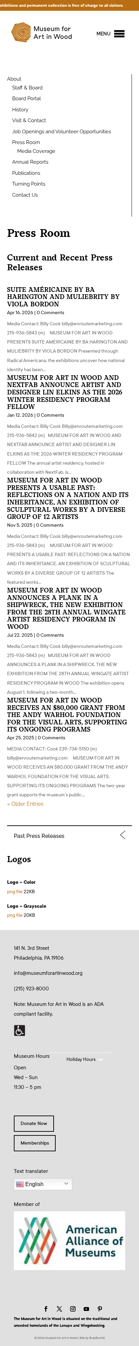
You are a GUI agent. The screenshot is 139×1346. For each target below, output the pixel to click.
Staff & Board (27, 88)
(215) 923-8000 (31, 989)
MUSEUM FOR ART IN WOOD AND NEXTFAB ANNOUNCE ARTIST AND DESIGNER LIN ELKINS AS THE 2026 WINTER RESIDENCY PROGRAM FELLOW (64, 392)
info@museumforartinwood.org (48, 973)
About (14, 79)
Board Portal (26, 98)
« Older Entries (25, 804)
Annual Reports (30, 162)
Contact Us (25, 195)
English (34, 1184)
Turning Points (28, 184)
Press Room (26, 142)
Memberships (35, 1143)
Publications (26, 173)
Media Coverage (36, 151)
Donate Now (34, 1123)
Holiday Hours (80, 1059)
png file (15, 892)
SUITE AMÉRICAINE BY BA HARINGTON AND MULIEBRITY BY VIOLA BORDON (63, 297)
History (20, 110)
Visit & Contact (29, 120)
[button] (103, 33)
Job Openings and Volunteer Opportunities (61, 132)
